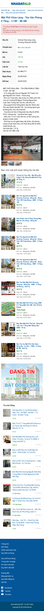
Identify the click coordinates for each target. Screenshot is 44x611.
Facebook (8, 588)
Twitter (7, 591)
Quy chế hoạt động (8, 558)
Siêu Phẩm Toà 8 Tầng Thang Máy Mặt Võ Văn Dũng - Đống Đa (28, 219)
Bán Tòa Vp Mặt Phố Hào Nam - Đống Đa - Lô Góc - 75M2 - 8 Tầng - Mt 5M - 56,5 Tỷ (29, 346)
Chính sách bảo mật (8, 550)
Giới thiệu (4, 547)
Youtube (8, 594)
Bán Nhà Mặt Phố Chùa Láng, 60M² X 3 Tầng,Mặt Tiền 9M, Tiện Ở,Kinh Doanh (29, 305)
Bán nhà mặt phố (24, 47)
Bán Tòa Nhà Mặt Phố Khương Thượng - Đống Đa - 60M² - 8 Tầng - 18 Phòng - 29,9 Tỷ (29, 284)
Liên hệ (4, 582)
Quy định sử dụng (7, 553)
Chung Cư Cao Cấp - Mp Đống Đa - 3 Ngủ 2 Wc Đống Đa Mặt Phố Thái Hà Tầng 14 (29, 177)
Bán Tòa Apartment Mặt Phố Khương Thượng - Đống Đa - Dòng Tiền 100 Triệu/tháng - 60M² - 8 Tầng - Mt (29, 199)
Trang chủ (5, 544)
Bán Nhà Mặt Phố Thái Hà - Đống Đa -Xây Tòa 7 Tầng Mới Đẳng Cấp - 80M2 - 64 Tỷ (29, 325)
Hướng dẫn (5, 573)
